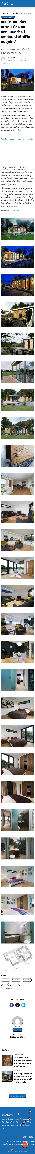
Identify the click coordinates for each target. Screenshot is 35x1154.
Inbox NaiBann (28, 1141)
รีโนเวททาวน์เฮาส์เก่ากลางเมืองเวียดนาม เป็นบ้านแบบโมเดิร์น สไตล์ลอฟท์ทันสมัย (23, 1062)
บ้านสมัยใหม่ (16, 980)
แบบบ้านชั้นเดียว (7, 988)
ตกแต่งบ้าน (5, 980)
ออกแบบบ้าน (15, 984)
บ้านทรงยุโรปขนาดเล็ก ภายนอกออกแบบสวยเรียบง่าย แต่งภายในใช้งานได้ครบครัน (23, 1077)
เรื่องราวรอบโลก (13, 13)
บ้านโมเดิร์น (27, 980)
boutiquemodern (12, 210)
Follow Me (17, 1030)
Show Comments (17, 1096)
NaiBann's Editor (11, 58)
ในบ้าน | (8, 3)
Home (3, 13)
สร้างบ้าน (5, 984)
